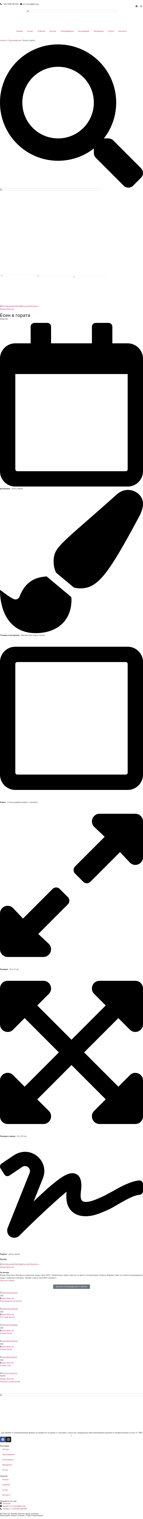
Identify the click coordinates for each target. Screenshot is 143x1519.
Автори (53, 31)
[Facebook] (3, 1439)
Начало (19, 31)
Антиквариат (83, 31)
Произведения (67, 31)
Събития (41, 31)
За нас (30, 31)
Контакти (123, 31)
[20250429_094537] (50, 190)
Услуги (111, 31)
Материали (99, 31)
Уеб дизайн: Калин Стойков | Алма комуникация (21, 1515)
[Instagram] (8, 1439)
